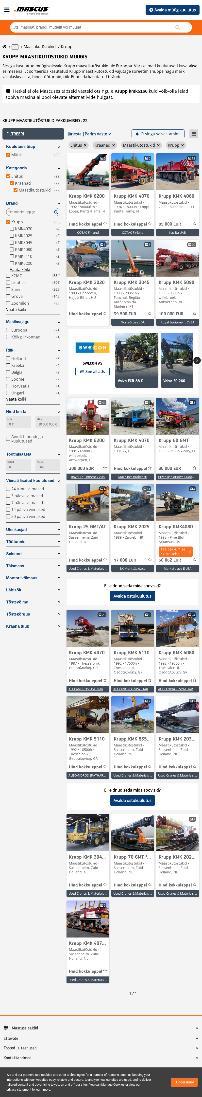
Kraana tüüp (17, 626)
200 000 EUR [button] (81, 468)
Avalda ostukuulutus (133, 596)
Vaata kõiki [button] (20, 269)
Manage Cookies (113, 1084)
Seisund (14, 554)
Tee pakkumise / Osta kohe (173, 551)
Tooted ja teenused (20, 1048)
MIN (9, 419)
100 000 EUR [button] (171, 314)
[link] (88, 171)
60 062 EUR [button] (170, 560)
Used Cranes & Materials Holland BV (94, 568)
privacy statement (18, 1089)
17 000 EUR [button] (125, 560)
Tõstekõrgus (18, 614)
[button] (33, 134)
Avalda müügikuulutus (175, 10)
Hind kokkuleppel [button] (85, 224)
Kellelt (10, 461)
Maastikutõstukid (40, 46)
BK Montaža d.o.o (133, 568)
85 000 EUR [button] (170, 224)
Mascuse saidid (25, 1028)
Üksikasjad (16, 530)
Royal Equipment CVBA (177, 322)
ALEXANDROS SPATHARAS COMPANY (95, 689)
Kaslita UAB (177, 232)
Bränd (12, 203)
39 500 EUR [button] (125, 314)
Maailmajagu (18, 322)
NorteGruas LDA (133, 322)
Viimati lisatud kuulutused (30, 480)
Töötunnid (16, 542)
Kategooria (16, 168)
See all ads (95, 371)
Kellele (40, 461)
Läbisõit (13, 590)
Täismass (15, 566)
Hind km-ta (16, 411)
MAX (39, 419)
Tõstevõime (17, 602)
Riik (9, 350)
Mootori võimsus (21, 578)
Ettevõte (11, 1038)
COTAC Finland (88, 232)
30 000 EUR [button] (170, 468)
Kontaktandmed (18, 1058)
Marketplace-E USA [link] (177, 568)
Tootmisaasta (18, 454)
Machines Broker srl (132, 477)
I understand (184, 1082)
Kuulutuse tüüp (20, 146)
